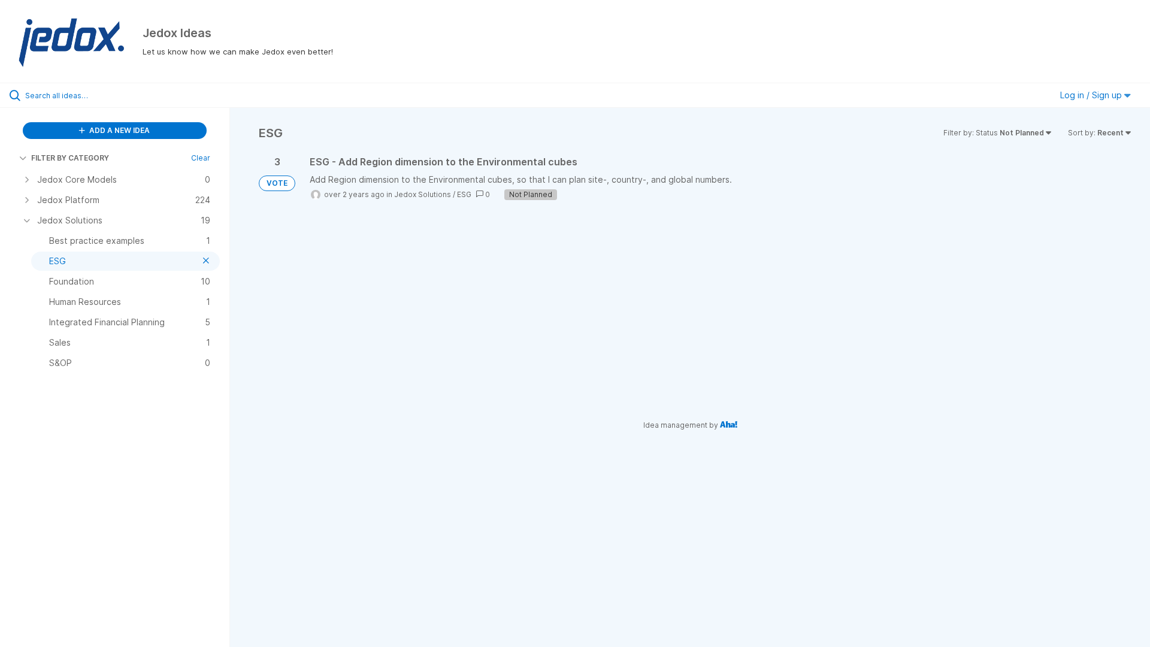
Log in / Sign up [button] (1092, 95)
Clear (200, 157)
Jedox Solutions (422, 194)
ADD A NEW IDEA (118, 130)
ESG (464, 194)
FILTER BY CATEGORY (70, 157)
